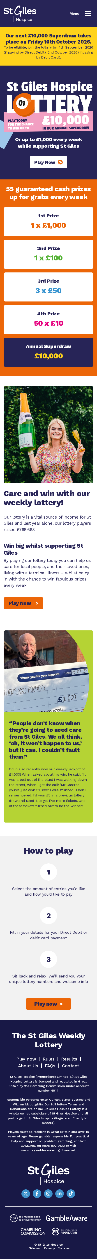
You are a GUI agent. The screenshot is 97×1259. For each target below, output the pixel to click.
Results (69, 1059)
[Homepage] (20, 13)
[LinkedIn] (59, 1193)
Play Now (23, 603)
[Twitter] (25, 1193)
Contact (70, 1065)
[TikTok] (71, 1193)
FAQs (50, 1065)
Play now (26, 1059)
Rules (48, 1059)
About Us (28, 1065)
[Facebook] (37, 1193)
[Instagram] (48, 1193)
